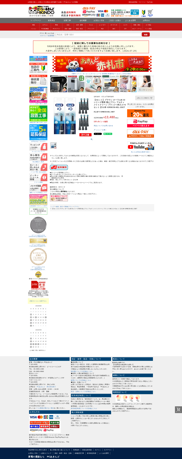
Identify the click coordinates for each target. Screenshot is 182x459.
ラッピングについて (38, 151)
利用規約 (76, 450)
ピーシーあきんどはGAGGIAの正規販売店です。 (38, 235)
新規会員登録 (133, 2)
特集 (33, 25)
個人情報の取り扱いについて (60, 450)
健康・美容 (59, 206)
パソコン (33, 28)
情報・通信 (137, 25)
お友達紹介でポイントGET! (38, 206)
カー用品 (148, 25)
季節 (56, 25)
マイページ (142, 2)
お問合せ (146, 20)
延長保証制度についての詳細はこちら (84, 408)
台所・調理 (79, 25)
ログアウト (108, 450)
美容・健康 (68, 28)
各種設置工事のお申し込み (38, 122)
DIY (125, 28)
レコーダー (102, 25)
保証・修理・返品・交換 (63, 453)
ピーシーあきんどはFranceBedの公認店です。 (38, 245)
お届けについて (46, 453)
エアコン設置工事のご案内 (38, 104)
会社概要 (83, 20)
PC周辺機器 (45, 28)
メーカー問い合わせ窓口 (38, 172)
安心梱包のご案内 (38, 162)
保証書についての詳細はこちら (82, 371)
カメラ (125, 25)
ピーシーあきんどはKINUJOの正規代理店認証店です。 (38, 268)
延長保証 (51, 20)
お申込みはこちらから (38, 141)
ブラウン (76, 206)
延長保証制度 (91, 453)
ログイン (43, 35)
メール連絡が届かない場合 (44, 408)
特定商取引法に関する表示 (37, 450)
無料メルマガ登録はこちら (38, 192)
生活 (68, 25)
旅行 (114, 28)
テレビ (91, 25)
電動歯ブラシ (68, 206)
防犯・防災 (79, 28)
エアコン (45, 25)
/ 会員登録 (50, 35)
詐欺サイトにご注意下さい (38, 301)
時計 (102, 28)
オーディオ (114, 25)
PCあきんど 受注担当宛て (46, 387)
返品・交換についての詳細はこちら (83, 391)
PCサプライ (56, 28)
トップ (52, 206)
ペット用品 (148, 28)
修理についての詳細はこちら (81, 380)
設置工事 (67, 20)
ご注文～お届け (115, 20)
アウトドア (91, 28)
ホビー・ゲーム (137, 28)
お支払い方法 (99, 20)
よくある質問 (130, 20)
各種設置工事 (79, 453)
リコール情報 (38, 182)
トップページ (35, 20)
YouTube (150, 2)
